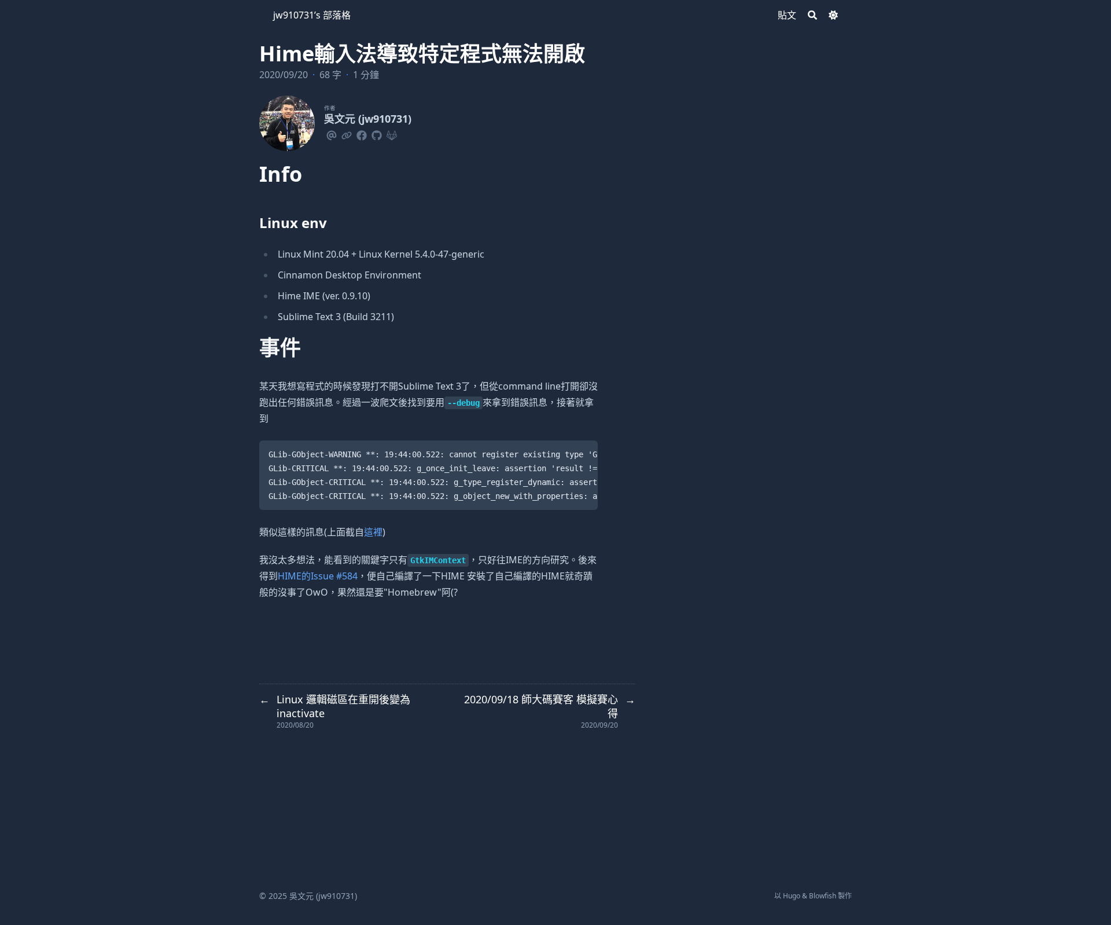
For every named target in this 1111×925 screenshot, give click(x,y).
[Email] (331, 134)
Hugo (791, 896)
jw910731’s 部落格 (312, 15)
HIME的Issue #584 (318, 576)
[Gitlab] (391, 134)
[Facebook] (361, 134)
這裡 (373, 532)
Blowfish (822, 896)
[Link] (346, 134)
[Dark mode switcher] (833, 15)
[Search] (812, 15)
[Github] (376, 134)
